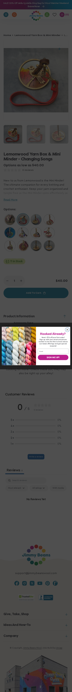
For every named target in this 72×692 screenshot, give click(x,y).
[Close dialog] (67, 329)
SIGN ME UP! (53, 357)
